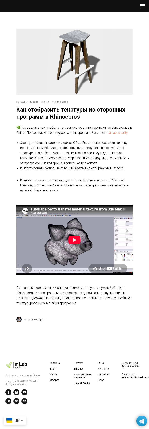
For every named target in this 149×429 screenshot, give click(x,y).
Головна (55, 363)
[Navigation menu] (142, 6)
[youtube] (24, 394)
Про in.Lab (104, 374)
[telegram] (8, 403)
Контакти (103, 368)
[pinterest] (24, 403)
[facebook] (8, 394)
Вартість (79, 363)
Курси (53, 374)
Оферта (54, 380)
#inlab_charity (118, 132)
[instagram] (16, 394)
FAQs (101, 363)
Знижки (78, 368)
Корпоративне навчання (82, 376)
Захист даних (82, 382)
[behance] (16, 403)
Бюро (101, 380)
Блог (53, 368)
